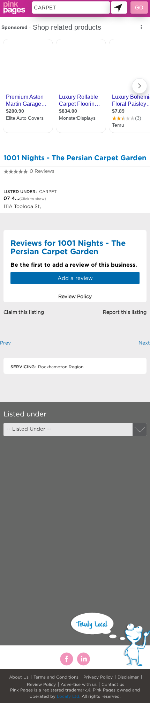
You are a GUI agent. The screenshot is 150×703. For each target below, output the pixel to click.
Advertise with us (79, 684)
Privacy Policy (98, 677)
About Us (19, 677)
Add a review (75, 278)
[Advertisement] (75, 518)
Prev (5, 343)
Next (144, 343)
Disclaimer (128, 677)
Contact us (113, 684)
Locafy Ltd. (68, 696)
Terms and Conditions (55, 677)
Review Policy (41, 684)
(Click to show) (32, 199)
